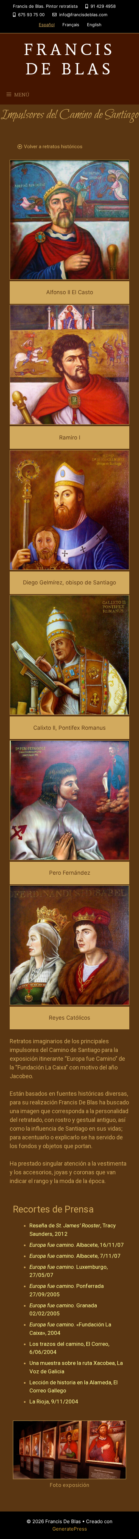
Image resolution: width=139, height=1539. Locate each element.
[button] (50, 146)
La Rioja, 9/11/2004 (53, 1401)
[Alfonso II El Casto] (69, 275)
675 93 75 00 (31, 14)
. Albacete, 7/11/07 (75, 1256)
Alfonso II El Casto (69, 292)
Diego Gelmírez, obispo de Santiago (69, 582)
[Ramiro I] (69, 420)
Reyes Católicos (69, 1017)
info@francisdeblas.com (82, 14)
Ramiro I (69, 437)
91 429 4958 (102, 6)
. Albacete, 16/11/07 (76, 1245)
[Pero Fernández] (69, 855)
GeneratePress (69, 1529)
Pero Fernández (69, 872)
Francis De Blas (69, 59)
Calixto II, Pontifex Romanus (69, 728)
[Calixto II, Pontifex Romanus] (69, 710)
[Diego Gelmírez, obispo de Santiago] (69, 565)
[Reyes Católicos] (69, 1001)
